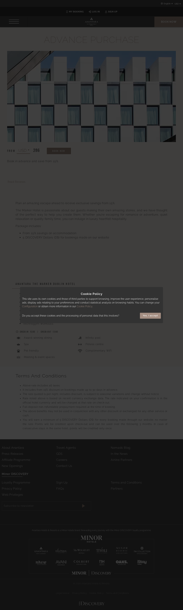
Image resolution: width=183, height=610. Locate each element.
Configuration (30, 306)
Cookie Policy (84, 306)
